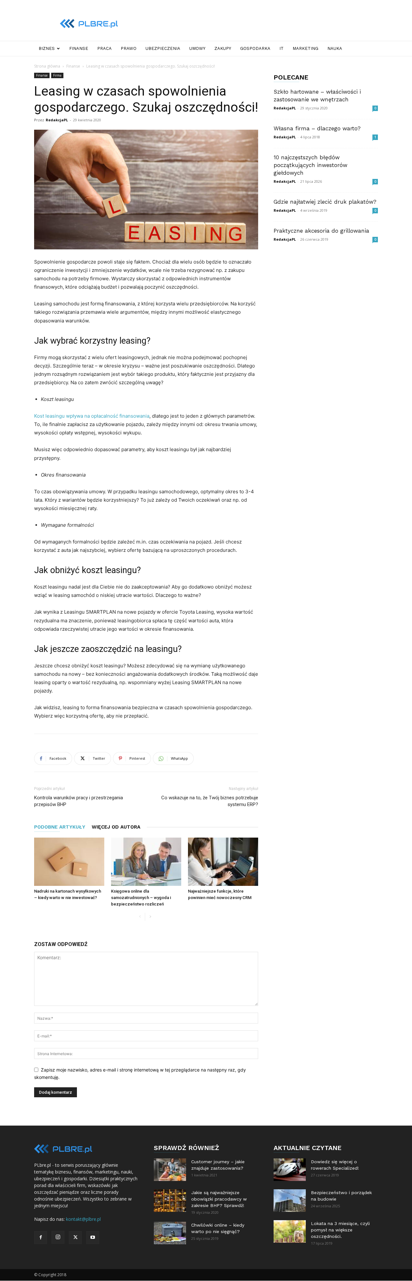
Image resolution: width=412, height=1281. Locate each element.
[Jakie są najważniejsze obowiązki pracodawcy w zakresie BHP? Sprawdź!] (170, 1200)
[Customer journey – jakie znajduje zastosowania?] (170, 1169)
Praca (104, 48)
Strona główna (47, 66)
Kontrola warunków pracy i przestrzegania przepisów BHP (78, 801)
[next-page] (150, 917)
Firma (57, 75)
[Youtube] (92, 1237)
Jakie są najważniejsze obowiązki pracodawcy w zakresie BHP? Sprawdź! (219, 1199)
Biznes (47, 48)
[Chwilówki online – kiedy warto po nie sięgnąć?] (170, 1233)
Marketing (305, 48)
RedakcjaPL (57, 119)
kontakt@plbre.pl (83, 1219)
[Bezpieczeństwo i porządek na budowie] (290, 1200)
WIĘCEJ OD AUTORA (116, 827)
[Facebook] (40, 1237)
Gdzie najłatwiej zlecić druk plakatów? (325, 202)
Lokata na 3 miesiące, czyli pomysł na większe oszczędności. (340, 1230)
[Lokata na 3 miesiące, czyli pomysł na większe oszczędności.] (290, 1231)
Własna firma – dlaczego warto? (317, 128)
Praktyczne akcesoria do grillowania (321, 230)
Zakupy (222, 48)
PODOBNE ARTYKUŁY (59, 827)
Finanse (78, 48)
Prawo (128, 48)
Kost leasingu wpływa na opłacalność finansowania (91, 416)
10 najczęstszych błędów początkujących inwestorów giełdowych (310, 165)
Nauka (334, 48)
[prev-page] (140, 917)
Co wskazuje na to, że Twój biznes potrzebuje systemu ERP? (209, 801)
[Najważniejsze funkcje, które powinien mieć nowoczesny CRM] (223, 862)
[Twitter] (75, 1237)
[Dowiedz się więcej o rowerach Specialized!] (290, 1169)
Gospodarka (255, 48)
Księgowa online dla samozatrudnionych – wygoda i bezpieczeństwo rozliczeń (141, 897)
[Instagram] (58, 1237)
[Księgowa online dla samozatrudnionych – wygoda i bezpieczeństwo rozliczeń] (146, 862)
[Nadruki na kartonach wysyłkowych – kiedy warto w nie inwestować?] (69, 862)
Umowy (197, 48)
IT (281, 48)
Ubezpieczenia (162, 48)
